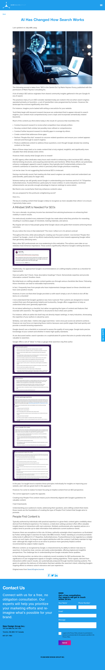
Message (61, 620)
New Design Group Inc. (55, 657)
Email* (60, 611)
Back (4, 14)
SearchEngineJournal (35, 569)
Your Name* (63, 603)
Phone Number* (84, 603)
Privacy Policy (74, 633)
